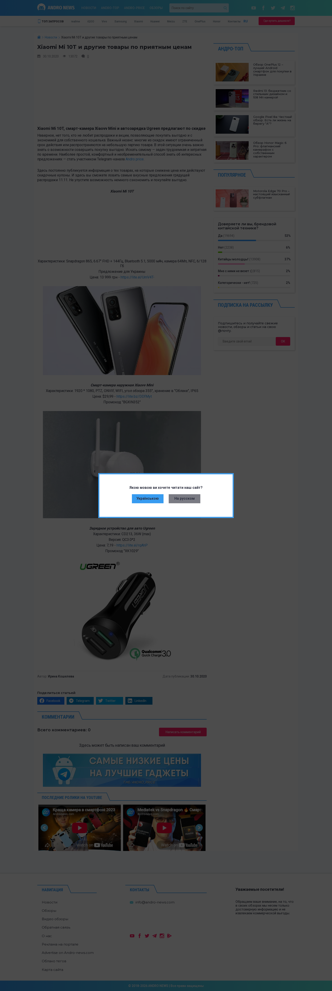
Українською (147, 498)
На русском (184, 498)
